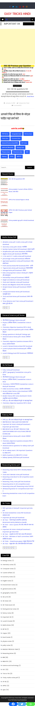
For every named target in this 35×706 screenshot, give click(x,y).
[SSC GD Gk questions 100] (17, 74)
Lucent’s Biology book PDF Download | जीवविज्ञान (18, 353)
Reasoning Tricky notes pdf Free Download (16, 482)
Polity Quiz (5, 138)
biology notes (7, 561)
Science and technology (11, 665)
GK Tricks (24, 143)
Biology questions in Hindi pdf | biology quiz (16, 334)
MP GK (5, 629)
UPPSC (5, 686)
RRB (4, 657)
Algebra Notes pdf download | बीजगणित (15, 254)
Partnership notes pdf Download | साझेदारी (16, 277)
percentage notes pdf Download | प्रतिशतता (16, 259)
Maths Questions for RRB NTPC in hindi (15, 455)
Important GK (17, 86)
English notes (7, 581)
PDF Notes (5, 134)
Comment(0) (17, 105)
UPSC (11, 156)
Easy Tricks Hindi (17, 14)
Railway (4, 156)
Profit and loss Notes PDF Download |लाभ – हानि (18, 266)
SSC (27, 152)
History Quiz (28, 134)
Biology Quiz (20, 147)
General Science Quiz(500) (10, 143)
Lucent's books (7, 621)
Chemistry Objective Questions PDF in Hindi (17, 327)
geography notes (8, 593)
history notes (7, 613)
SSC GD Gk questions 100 (17, 89)
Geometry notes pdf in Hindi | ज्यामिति (15, 247)
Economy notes (8, 577)
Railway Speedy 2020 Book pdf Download (16, 457)
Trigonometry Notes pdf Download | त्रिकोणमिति (18, 268)
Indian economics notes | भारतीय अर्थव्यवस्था (16, 389)
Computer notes (8, 569)
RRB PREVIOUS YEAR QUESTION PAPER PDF (15, 422)
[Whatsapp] (30, 702)
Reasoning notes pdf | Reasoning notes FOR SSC (18, 486)
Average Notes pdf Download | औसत (14, 270)
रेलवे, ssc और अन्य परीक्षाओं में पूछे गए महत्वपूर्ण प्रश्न (17, 401)
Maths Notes (7, 625)
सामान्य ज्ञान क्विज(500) (7, 147)
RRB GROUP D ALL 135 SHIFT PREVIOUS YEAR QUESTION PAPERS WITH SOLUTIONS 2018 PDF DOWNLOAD (17, 431)
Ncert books (6, 637)
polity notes (6, 645)
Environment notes (9, 585)
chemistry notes (8, 565)
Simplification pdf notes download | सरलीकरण (17, 251)
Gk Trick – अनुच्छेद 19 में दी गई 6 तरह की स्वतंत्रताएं (17, 534)
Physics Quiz (6, 152)
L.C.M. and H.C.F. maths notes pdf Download (17, 256)
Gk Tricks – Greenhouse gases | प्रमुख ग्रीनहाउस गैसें (18, 541)
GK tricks (5, 601)
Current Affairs (7, 573)
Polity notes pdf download (11, 370)
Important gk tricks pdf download (13, 518)
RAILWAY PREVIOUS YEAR (10, 649)
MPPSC (19, 156)
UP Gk (4, 682)
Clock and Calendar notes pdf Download (16, 282)
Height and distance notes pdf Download (16, 280)
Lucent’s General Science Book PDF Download (17, 346)
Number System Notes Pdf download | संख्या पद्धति (18, 249)
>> (8, 307)
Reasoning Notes (8, 653)
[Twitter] (22, 702)
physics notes (7, 641)
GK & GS (5, 597)
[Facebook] (13, 702)
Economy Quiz (16, 138)
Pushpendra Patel (23, 103)
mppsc (5, 633)
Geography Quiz (16, 134)
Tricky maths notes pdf (10, 678)
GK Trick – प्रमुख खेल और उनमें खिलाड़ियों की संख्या (17, 544)
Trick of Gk (6, 673)
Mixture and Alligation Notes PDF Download (16, 285)
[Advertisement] (17, 46)
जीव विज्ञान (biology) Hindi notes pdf (14, 320)
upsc (4, 690)
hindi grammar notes (9, 609)
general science (8, 589)
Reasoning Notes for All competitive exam (16, 484)
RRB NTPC (6, 661)
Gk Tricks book (7, 605)
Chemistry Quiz (17, 152)
